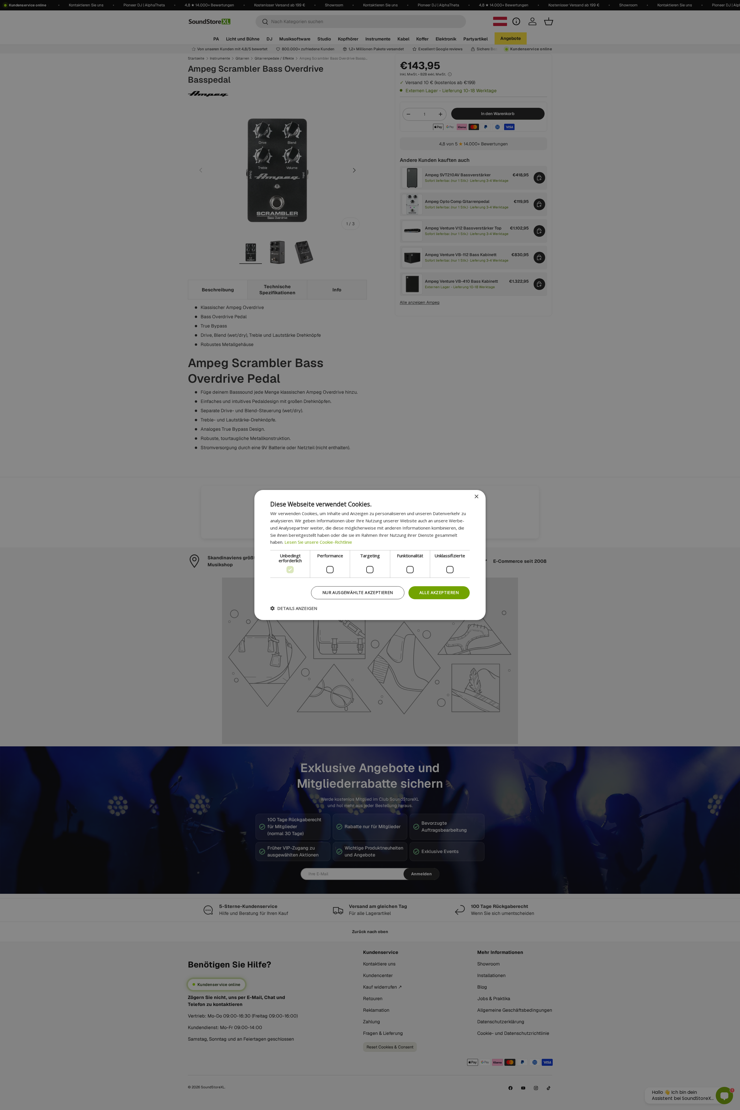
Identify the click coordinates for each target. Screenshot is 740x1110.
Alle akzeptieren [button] (439, 592)
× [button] (476, 497)
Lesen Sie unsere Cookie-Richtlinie (318, 542)
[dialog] (370, 555)
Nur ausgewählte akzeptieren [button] (357, 592)
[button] (293, 608)
